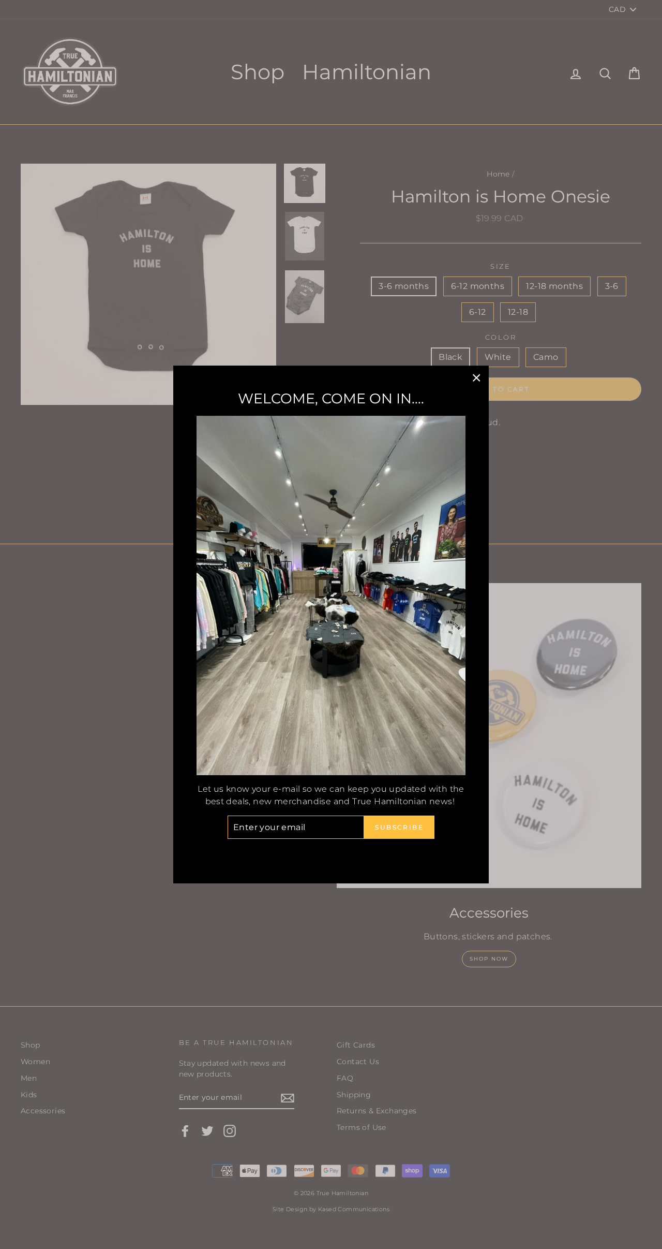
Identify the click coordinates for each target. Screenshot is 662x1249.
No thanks (331, 853)
